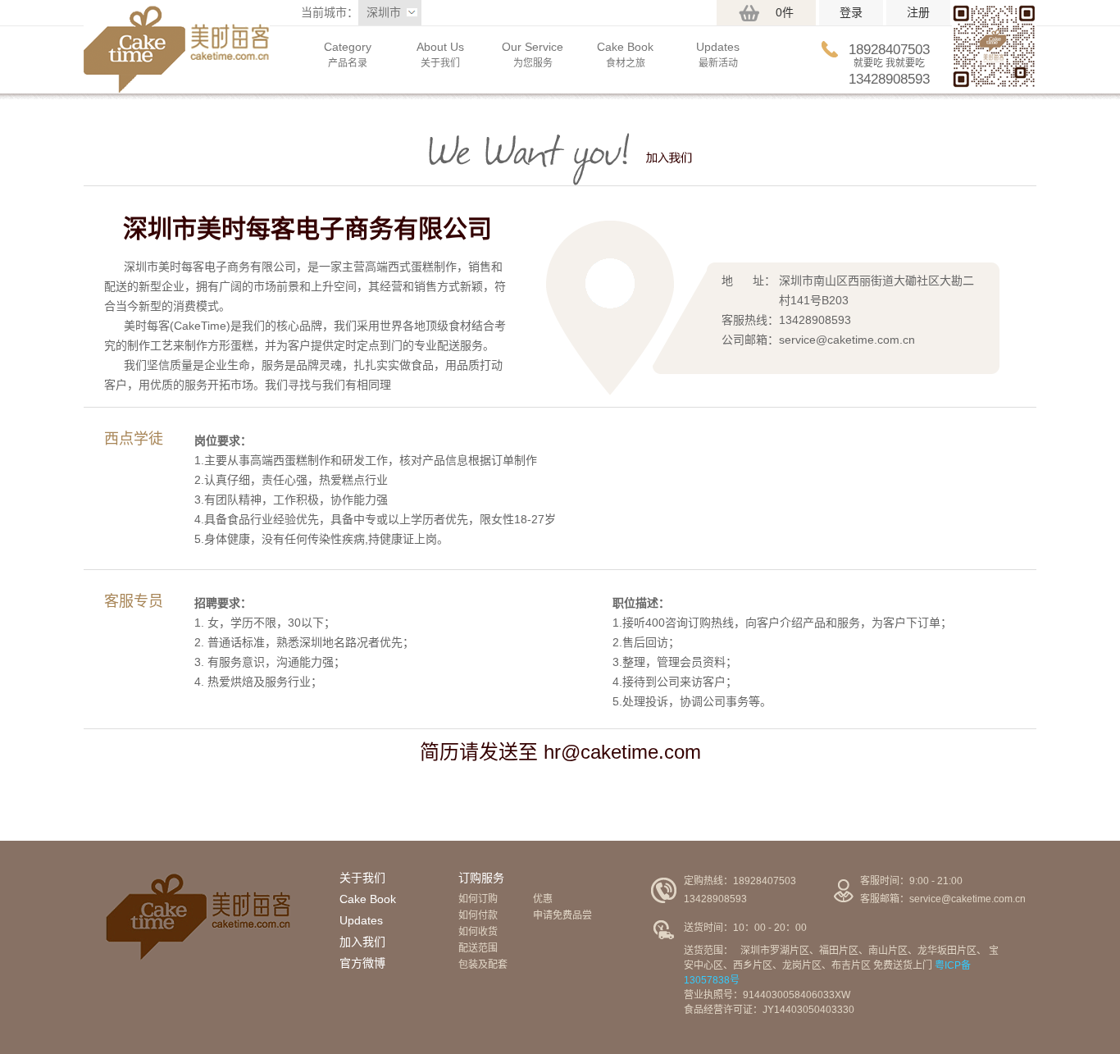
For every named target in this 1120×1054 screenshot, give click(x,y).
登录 (851, 12)
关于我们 (362, 877)
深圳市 (384, 12)
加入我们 (362, 941)
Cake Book (367, 899)
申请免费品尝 (562, 915)
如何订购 (478, 899)
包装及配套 (483, 964)
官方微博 (362, 963)
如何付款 (478, 915)
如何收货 (478, 932)
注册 (918, 12)
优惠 (543, 899)
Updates (361, 920)
